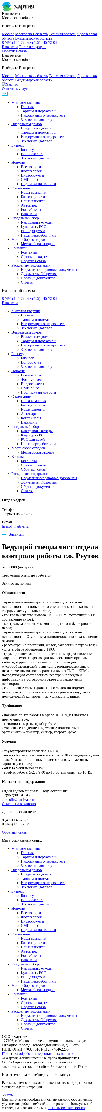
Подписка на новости (38, 184)
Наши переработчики (38, 235)
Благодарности (33, 197)
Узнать (7, 1095)
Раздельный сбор (25, 218)
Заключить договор (36, 120)
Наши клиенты (33, 201)
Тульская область (62, 34)
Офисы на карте (34, 257)
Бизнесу (17, 145)
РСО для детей (33, 231)
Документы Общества (39, 274)
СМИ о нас (30, 180)
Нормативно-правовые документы (49, 269)
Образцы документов (38, 278)
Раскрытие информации (31, 265)
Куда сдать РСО (33, 227)
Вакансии (10, 47)
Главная (27, 107)
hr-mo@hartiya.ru (15, 526)
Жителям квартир (25, 102)
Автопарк (29, 205)
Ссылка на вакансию (19, 804)
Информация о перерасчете (43, 115)
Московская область (31, 34)
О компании (21, 188)
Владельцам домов (26, 124)
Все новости (31, 167)
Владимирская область (33, 38)
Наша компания (33, 192)
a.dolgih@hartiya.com (18, 799)
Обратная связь (14, 51)
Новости (18, 162)
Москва (8, 34)
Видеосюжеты (32, 175)
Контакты (19, 248)
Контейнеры (31, 210)
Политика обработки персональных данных (37, 1054)
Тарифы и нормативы (38, 111)
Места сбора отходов (28, 239)
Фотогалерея (31, 171)
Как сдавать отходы (37, 222)
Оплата (27, 282)
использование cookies (66, 1108)
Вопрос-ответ (32, 154)
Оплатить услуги (32, 47)
